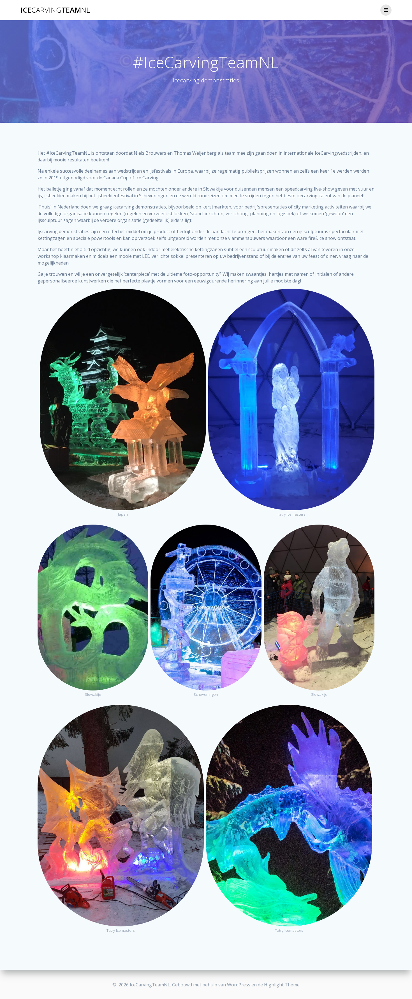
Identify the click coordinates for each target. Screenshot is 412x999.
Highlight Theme (282, 985)
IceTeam (55, 10)
